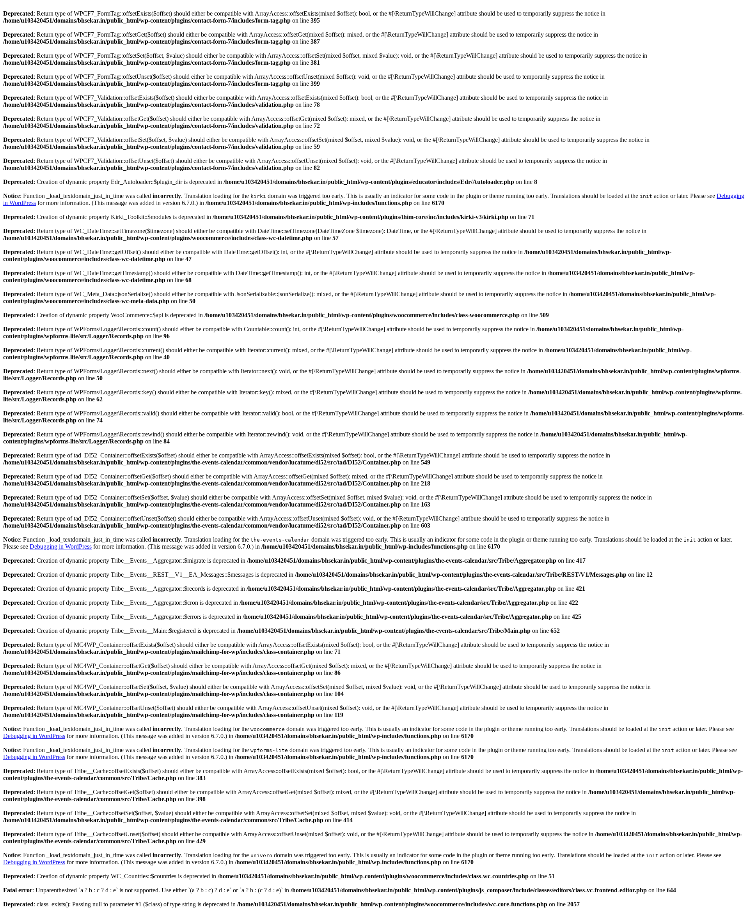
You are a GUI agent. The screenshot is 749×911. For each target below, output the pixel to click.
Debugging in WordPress (61, 546)
